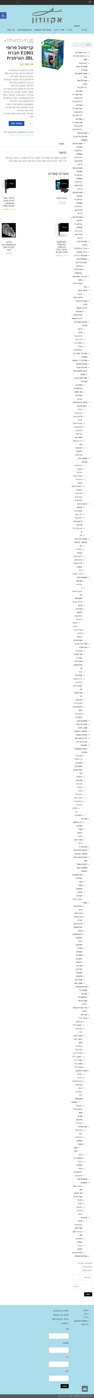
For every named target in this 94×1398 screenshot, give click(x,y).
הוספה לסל (16, 123)
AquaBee (78, 815)
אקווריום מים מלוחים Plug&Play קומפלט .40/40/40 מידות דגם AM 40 (77, 203)
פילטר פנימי (82, 290)
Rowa (80, 409)
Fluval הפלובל (81, 252)
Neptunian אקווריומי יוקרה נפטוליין (81, 66)
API (81, 535)
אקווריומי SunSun (80, 255)
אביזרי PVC (83, 1018)
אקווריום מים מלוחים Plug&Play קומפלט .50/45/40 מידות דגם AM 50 (77, 178)
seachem (78, 413)
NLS (80, 570)
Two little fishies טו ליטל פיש (78, 496)
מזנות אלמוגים (81, 364)
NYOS (80, 1078)
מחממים (84, 1183)
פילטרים (18, 39)
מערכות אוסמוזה (80, 1256)
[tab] (61, 144)
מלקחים (79, 976)
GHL (80, 672)
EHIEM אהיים (77, 1253)
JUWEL (79, 1074)
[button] (3, 15)
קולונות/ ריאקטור (80, 731)
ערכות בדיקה (82, 504)
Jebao (79, 787)
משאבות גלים (82, 577)
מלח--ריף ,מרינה (81, 644)
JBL (80, 546)
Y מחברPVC (77, 1025)
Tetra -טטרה (77, 574)
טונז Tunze (78, 630)
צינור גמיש (78, 913)
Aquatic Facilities (81, 1321)
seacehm (78, 1176)
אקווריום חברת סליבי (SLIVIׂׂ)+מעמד (76, 315)
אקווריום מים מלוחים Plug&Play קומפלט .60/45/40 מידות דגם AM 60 (77, 154)
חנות (25, 39)
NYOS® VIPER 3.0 (80, 56)
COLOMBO (78, 343)
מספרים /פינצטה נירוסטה (79, 958)
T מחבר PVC (77, 1057)
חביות (80, 931)
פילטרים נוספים (16, 135)
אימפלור (74, 1102)
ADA (80, 1155)
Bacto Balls (77, 423)
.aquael (79, 1207)
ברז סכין (79, 1022)
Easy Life (78, 339)
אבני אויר (83, 1015)
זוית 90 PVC (77, 1053)
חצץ (80, 882)
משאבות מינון (82, 721)
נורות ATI (79, 651)
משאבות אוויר (82, 1179)
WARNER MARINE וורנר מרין (78, 451)
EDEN (80, 1204)
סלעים (79, 892)
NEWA (79, 1200)
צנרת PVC (78, 1067)
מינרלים (79, 266)
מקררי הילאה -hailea (79, 832)
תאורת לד (78, 675)
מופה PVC (78, 1064)
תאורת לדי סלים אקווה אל (78, 664)
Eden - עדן (78, 798)
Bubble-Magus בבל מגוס (77, 1109)
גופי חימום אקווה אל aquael (78, 395)
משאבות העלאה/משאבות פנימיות (80, 748)
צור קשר (84, 1324)
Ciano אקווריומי (81, 52)
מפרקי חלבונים (81, 1071)
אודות (85, 1310)
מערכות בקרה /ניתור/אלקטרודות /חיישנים (80, 371)
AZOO (80, 329)
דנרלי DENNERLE (80, 248)
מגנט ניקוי (78, 980)
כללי (85, 287)
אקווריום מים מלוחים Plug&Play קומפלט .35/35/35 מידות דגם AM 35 (77, 227)
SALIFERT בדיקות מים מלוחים (78, 521)
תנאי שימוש (62, 1396)
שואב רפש (78, 983)
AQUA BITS (77, 556)
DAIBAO (79, 777)
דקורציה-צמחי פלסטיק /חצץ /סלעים (82, 867)
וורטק (80, 605)
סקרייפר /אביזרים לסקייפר (79, 969)
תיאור (61, 144)
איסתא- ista (77, 1158)
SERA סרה (78, 560)
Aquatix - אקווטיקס (80, 276)
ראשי (31, 39)
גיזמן (85, 59)
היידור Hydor (77, 602)
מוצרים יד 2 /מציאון (79, 360)
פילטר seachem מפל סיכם (78, 1224)
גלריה (85, 1317)
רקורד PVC (78, 1060)
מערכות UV (82, 847)
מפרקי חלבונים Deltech (79, 1119)
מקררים (84, 819)
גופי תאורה (83, 647)
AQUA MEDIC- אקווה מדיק (78, 636)
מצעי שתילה (82, 1127)
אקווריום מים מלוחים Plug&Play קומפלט (80, 136)
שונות (85, 903)
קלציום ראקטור (81, 735)
